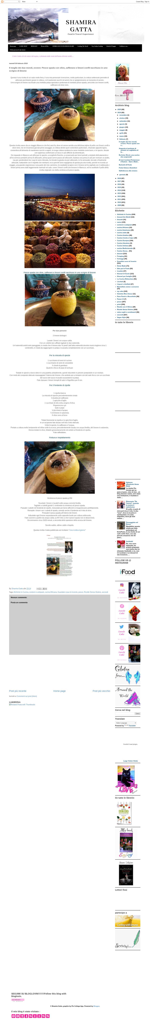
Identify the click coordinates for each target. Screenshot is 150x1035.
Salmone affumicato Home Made (132, 484)
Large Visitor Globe (130, 761)
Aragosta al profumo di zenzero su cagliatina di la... (128, 150)
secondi (105, 592)
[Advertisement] (59, 672)
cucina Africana (51, 592)
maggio (122, 130)
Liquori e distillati (123, 284)
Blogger (96, 1006)
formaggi (120, 259)
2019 (119, 112)
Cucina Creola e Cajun (125, 238)
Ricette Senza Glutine (92, 592)
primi (119, 304)
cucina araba (122, 232)
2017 (119, 181)
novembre (123, 115)
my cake (120, 291)
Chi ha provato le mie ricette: (18, 50)
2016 (119, 184)
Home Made (121, 266)
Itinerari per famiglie (124, 276)
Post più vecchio (101, 691)
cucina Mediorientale (125, 248)
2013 (119, 193)
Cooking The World (83, 46)
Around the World (123, 217)
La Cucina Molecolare (125, 279)
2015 (119, 187)
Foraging (120, 256)
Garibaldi (129, 541)
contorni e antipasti (36, 592)
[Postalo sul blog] (40, 589)
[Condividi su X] (42, 589)
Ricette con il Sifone (124, 307)
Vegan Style (121, 317)
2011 (119, 199)
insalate (120, 271)
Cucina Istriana (122, 246)
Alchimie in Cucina (21, 592)
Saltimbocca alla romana (128, 171)
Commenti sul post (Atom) (27, 696)
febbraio (122, 139)
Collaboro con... (123, 46)
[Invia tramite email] (38, 589)
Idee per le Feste (123, 268)
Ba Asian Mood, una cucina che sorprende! (129, 156)
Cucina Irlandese (123, 243)
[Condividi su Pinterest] (46, 589)
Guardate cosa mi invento (68, 592)
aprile (121, 133)
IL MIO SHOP (23, 46)
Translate (132, 726)
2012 (119, 196)
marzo (121, 136)
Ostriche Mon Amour (124, 294)
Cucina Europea (123, 240)
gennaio (122, 174)
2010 (119, 202)
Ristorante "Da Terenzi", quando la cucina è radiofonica (132, 504)
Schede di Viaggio (111, 46)
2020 (119, 109)
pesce (80, 592)
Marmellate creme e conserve (128, 287)
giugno (122, 127)
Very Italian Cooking (97, 46)
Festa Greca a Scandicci (128, 168)
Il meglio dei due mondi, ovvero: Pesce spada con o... (129, 143)
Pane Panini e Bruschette (126, 296)
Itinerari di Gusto (123, 274)
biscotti (120, 219)
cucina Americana (123, 230)
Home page (13, 46)
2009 (119, 205)
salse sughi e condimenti (126, 312)
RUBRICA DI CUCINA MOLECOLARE (63, 46)
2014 (119, 190)
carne (119, 222)
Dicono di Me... (45, 46)
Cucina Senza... (123, 251)
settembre (123, 121)
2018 (119, 178)
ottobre (122, 118)
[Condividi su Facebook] (44, 589)
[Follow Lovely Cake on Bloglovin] (17, 1001)
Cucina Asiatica (123, 235)
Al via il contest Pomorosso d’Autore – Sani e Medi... (129, 161)
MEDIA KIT (34, 46)
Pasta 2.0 (120, 299)
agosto (122, 124)
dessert (120, 253)
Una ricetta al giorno (77, 530)
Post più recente (17, 691)
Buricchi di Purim (125, 165)
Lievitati (120, 281)
